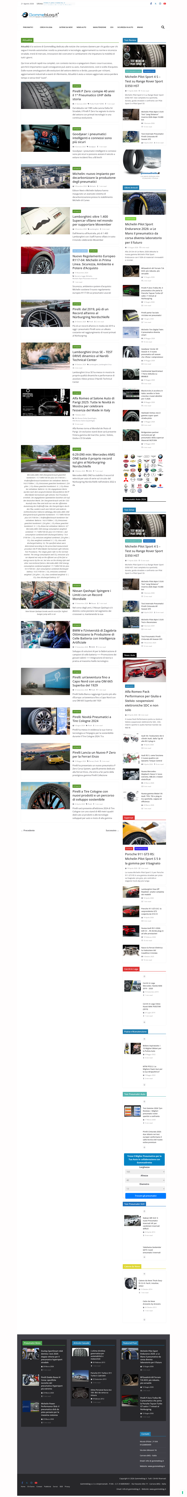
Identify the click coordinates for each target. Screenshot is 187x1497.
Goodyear (92, 147)
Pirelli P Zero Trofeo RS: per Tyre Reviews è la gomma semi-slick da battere (152, 1138)
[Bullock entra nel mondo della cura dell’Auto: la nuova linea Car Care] (132, 1069)
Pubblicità (47, 1487)
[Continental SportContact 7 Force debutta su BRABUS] (131, 377)
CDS (111, 27)
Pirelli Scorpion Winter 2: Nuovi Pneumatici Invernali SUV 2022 (152, 1235)
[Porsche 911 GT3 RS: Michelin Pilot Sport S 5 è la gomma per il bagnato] (144, 833)
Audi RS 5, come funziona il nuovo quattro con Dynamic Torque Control (152, 758)
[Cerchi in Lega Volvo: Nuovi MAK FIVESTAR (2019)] (132, 986)
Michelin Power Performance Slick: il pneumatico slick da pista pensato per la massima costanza (50, 1409)
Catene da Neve (66, 27)
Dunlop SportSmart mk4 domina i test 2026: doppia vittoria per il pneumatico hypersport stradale (52, 1357)
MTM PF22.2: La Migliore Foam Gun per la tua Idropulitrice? (152, 1048)
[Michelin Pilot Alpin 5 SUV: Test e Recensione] (131, 624)
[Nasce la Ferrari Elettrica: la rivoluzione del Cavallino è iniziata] (131, 954)
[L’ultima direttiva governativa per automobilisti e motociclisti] (80, 1358)
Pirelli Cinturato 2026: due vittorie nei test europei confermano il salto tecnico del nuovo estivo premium (152, 1113)
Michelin (93, 186)
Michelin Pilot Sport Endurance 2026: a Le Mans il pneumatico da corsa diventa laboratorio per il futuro (143, 233)
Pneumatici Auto (141, 849)
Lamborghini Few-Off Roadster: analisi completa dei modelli (152, 892)
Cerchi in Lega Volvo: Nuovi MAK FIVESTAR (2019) (152, 986)
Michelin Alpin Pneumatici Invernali (85, 278)
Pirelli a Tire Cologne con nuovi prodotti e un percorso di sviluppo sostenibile (93, 795)
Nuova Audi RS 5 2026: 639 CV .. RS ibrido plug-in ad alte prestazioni (152, 931)
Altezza (144, 1175)
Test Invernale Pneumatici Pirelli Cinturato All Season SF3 (152, 136)
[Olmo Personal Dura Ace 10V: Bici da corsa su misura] (80, 1396)
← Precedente (28, 830)
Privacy (67, 1487)
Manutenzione (99, 27)
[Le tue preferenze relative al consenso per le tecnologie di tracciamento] (182, 1492)
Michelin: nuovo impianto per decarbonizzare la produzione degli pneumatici (94, 178)
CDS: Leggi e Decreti (80, 251)
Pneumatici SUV (149, 71)
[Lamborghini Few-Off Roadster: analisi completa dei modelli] (131, 895)
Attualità (77, 86)
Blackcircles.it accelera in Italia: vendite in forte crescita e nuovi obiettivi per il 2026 (152, 394)
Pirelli (92, 104)
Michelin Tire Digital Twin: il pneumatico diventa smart (152, 332)
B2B (61, 1487)
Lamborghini (94, 229)
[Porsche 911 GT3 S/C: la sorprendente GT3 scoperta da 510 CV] (131, 915)
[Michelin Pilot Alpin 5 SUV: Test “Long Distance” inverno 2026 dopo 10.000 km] (131, 119)
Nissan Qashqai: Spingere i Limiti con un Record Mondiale (92, 595)
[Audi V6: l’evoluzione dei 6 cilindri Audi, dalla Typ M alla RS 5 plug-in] (131, 742)
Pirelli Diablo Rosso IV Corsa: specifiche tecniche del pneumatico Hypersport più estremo (52, 1383)
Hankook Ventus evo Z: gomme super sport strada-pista (151, 415)
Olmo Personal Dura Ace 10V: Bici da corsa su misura (101, 1392)
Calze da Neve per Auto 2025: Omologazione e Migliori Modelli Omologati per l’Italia (152, 1303)
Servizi (55, 1487)
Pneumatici (28, 27)
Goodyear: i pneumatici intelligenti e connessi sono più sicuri (92, 138)
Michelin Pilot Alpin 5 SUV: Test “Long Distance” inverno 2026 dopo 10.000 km (152, 115)
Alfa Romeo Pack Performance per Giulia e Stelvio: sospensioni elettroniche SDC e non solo (143, 700)
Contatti (39, 1487)
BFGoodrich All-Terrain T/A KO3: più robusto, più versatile (59, 4)
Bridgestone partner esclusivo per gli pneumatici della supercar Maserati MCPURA (152, 436)
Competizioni (130, 219)
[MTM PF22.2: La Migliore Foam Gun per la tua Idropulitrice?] (132, 1048)
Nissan (93, 603)
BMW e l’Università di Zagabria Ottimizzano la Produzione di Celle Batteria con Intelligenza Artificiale (94, 636)
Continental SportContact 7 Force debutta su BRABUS (152, 374)
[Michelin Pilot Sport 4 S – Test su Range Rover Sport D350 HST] (144, 56)
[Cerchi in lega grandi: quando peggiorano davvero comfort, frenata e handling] (132, 1006)
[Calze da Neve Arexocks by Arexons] (132, 1283)
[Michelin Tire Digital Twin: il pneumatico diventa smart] (131, 336)
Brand (140, 27)
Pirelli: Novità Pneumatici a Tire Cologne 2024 (92, 719)
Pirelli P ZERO (99, 104)
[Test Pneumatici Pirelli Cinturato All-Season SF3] (131, 641)
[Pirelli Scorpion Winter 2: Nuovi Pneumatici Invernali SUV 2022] (132, 1235)
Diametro (144, 1184)
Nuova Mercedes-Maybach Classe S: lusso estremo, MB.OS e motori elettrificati (152, 775)
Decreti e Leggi (80, 276)
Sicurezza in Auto (125, 27)
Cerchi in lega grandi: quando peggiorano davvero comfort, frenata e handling (152, 1008)
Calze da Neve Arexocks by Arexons (152, 1281)
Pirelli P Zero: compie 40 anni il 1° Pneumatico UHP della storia (93, 95)
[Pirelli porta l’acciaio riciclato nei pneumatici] (131, 317)
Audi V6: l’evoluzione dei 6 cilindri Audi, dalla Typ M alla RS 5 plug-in (152, 738)
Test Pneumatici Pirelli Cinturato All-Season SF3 (151, 637)
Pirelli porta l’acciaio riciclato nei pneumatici (151, 313)
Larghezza (144, 1167)
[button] (34, 27)
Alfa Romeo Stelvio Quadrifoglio (84, 421)
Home (23, 1487)
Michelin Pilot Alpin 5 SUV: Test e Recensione (152, 620)
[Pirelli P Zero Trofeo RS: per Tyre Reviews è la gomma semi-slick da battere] (132, 1137)
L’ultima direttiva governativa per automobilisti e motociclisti (98, 1355)
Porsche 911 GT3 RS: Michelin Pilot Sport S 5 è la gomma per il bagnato (143, 858)
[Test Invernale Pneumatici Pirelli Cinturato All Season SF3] (131, 138)
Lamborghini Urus (105, 364)
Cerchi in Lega (46, 27)
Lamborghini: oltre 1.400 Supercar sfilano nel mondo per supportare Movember (93, 220)
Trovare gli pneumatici (145, 1195)
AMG (90, 471)
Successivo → (112, 830)
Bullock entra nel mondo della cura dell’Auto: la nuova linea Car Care (151, 1070)
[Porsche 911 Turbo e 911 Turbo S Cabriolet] (80, 1377)
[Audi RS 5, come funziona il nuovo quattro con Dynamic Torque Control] (131, 760)
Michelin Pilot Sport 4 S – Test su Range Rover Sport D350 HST (144, 81)
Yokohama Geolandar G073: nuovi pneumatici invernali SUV (147, 1219)
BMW (93, 647)
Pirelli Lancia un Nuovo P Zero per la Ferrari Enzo (94, 754)
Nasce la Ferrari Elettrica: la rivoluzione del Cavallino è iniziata (152, 950)
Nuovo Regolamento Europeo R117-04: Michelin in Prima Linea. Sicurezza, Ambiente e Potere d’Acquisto (94, 262)
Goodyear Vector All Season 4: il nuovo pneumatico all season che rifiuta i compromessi (152, 353)
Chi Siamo (30, 1487)
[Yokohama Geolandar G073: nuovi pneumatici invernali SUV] (127, 1221)
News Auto (81, 27)
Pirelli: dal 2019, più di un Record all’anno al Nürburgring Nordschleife (91, 313)
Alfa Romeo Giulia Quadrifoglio (85, 418)
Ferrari (91, 761)
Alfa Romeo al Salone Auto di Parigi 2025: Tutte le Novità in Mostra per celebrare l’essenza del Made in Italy (94, 404)
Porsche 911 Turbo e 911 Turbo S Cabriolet (101, 1374)
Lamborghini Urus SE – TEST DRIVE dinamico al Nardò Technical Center (92, 356)
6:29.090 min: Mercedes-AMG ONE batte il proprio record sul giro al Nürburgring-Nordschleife (94, 460)
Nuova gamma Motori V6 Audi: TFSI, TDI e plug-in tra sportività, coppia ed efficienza (151, 797)
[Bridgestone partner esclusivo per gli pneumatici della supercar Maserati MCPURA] (131, 439)
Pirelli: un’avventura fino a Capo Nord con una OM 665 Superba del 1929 (93, 681)
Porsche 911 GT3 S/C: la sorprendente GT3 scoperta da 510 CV (151, 911)
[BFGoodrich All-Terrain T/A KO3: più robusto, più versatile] (131, 274)
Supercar (129, 849)
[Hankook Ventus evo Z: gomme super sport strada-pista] (131, 419)
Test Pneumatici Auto (133, 71)
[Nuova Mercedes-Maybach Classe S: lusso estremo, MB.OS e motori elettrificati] (131, 779)
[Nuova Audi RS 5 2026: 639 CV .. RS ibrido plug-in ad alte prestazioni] (131, 934)
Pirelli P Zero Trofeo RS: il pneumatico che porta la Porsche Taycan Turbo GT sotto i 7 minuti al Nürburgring (152, 293)
